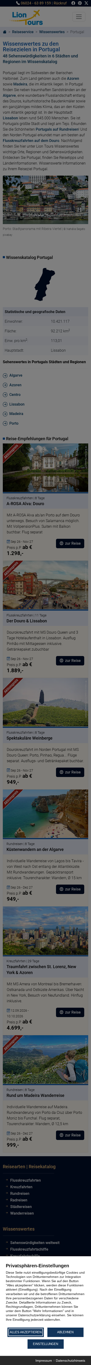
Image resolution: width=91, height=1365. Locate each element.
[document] (45, 1294)
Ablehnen (65, 1332)
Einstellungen (45, 1344)
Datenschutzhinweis (70, 1360)
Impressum (43, 1360)
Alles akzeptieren (26, 1332)
